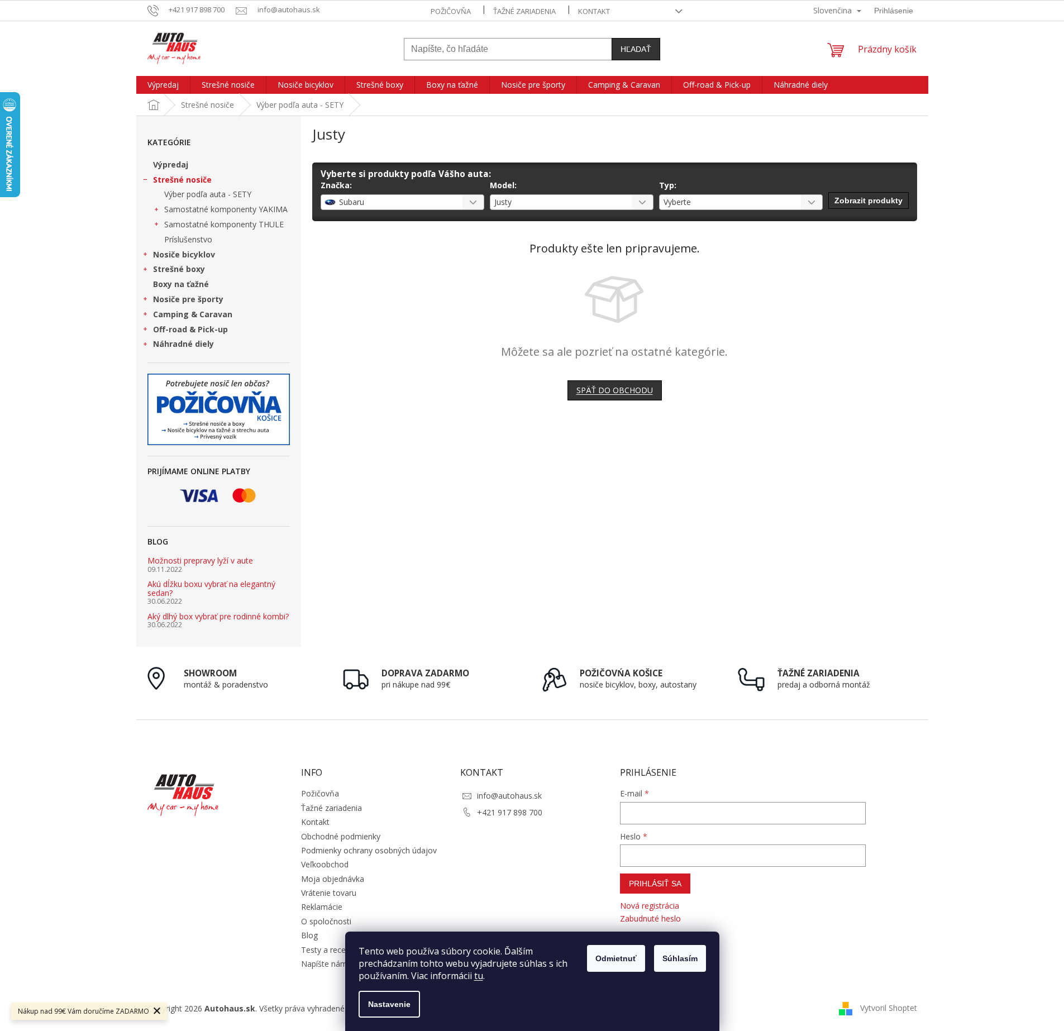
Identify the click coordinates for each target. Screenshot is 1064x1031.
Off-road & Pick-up (190, 329)
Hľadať (636, 49)
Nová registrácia (649, 905)
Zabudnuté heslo (650, 918)
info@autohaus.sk (509, 795)
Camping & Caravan (192, 314)
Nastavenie (389, 1004)
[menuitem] (163, 85)
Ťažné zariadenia (524, 11)
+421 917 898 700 (509, 812)
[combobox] (402, 202)
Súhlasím (680, 958)
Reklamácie (321, 906)
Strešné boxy (179, 269)
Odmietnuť (616, 958)
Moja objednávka (332, 879)
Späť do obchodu (614, 390)
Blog (309, 935)
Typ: (667, 185)
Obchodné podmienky (340, 836)
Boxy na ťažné (181, 284)
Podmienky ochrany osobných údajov (369, 850)
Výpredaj (170, 164)
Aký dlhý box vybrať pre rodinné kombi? (218, 616)
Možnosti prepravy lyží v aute (200, 560)
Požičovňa (451, 11)
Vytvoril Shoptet (888, 1008)
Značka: (336, 185)
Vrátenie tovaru (328, 892)
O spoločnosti (326, 921)
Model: (503, 185)
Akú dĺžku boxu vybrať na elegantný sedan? (211, 588)
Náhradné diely (183, 343)
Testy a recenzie (330, 949)
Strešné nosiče (182, 179)
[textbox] (388, 202)
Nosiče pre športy (188, 299)
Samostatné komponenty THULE (224, 224)
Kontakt (594, 11)
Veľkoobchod (325, 864)
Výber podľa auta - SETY (207, 194)
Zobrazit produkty (868, 200)
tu (478, 976)
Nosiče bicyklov (184, 254)
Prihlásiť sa (655, 883)
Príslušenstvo (188, 239)
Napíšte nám (324, 963)
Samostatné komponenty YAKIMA (226, 209)
